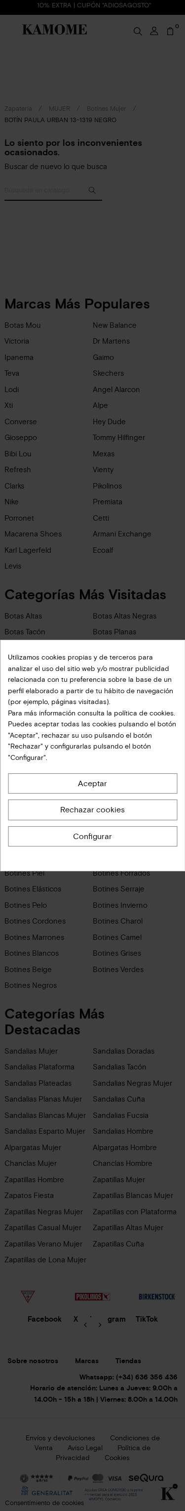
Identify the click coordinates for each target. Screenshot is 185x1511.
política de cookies (143, 713)
